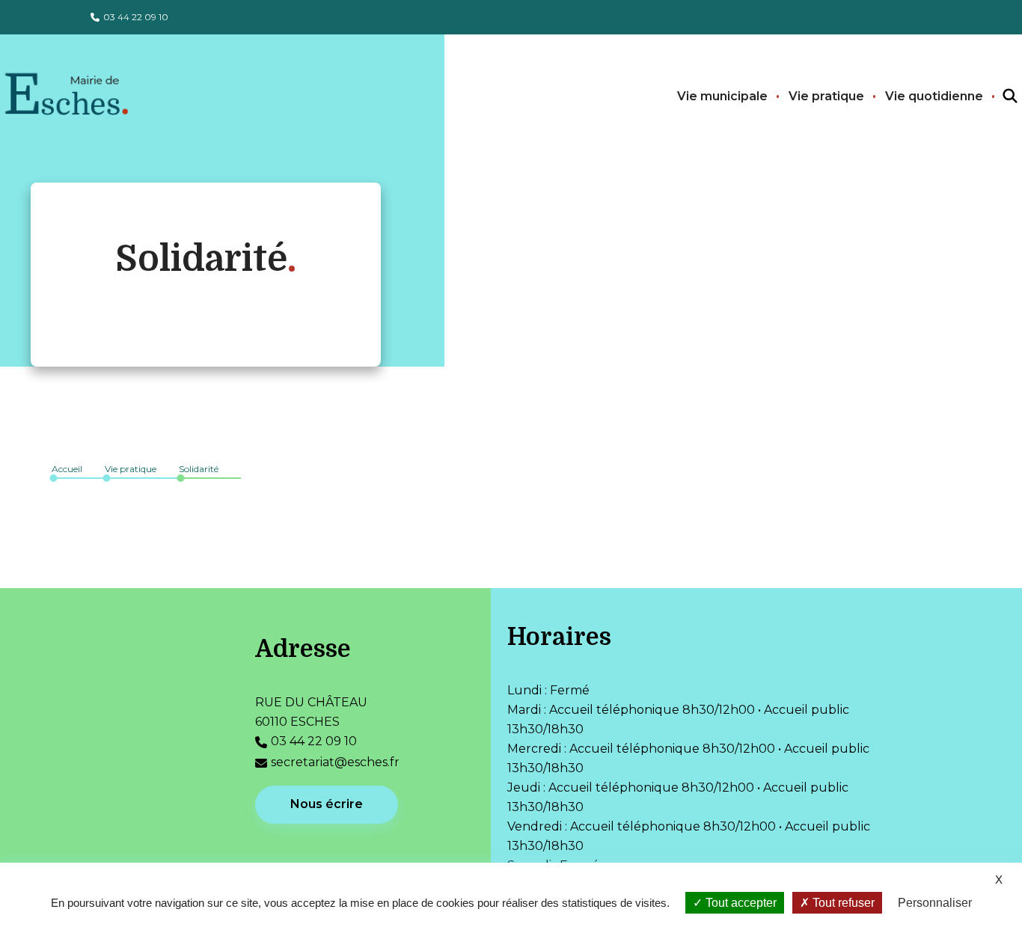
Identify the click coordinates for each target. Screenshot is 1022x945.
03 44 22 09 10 (135, 16)
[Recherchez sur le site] (996, 96)
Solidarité (198, 468)
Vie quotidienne (934, 96)
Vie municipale (722, 96)
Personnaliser (935, 902)
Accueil (67, 468)
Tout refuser (842, 902)
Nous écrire (326, 804)
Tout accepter (740, 902)
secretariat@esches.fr (335, 762)
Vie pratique (826, 96)
